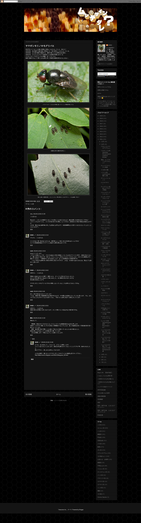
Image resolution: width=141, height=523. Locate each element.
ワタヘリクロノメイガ (105, 228)
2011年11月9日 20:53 (42, 305)
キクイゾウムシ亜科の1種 (105, 216)
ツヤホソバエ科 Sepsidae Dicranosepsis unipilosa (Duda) (106, 154)
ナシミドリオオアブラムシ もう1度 (105, 202)
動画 (99, 447)
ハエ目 (32, 204)
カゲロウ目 (101, 481)
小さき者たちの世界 (104, 393)
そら (31, 214)
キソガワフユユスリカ (105, 238)
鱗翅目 (100, 434)
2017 (101, 123)
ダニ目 (100, 450)
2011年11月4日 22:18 (42, 235)
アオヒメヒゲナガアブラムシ (105, 147)
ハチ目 (100, 425)
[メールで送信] (45, 201)
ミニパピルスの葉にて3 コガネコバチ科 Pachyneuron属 (106, 348)
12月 (103, 141)
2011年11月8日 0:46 (39, 291)
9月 (102, 357)
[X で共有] (48, 201)
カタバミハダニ (105, 225)
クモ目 (100, 443)
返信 (31, 229)
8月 (102, 359)
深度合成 (100, 440)
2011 (101, 139)
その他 (100, 494)
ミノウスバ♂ (105, 286)
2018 (101, 121)
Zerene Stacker (102, 497)
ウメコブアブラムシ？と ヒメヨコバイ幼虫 (106, 221)
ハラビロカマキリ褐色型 (105, 247)
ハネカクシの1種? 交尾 (105, 243)
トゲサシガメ (105, 279)
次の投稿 (29, 394)
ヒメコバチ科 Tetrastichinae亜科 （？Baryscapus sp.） (106, 324)
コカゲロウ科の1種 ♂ (106, 275)
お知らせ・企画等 (103, 459)
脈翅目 (100, 462)
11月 (102, 144)
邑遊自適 (100, 415)
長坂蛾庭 (100, 399)
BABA (32, 235)
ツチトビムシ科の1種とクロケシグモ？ (105, 233)
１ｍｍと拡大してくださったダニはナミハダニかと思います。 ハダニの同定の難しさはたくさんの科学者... (106, 103)
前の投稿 (88, 394)
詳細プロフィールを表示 (105, 64)
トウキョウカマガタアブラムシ (105, 270)
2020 (101, 116)
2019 (101, 118)
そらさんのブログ (37, 54)
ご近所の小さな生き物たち (106, 379)
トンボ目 (100, 487)
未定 (99, 402)
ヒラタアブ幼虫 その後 (106, 313)
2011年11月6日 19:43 (42, 270)
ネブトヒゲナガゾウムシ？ (105, 300)
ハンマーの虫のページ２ (105, 386)
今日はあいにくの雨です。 (105, 308)
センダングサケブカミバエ (105, 197)
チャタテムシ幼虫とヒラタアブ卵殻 (105, 188)
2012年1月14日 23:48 (47, 342)
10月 (103, 354)
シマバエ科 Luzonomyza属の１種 (105, 174)
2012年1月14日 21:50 (39, 318)
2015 (101, 129)
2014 (101, 131)
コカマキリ (104, 293)
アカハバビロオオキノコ (105, 251)
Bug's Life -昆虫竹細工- (105, 372)
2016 (101, 126)
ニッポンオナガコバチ (105, 255)
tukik (31, 251)
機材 (99, 491)
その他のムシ (102, 456)
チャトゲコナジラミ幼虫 (105, 166)
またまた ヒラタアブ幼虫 (105, 259)
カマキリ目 (101, 484)
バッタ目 (100, 475)
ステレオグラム (102, 453)
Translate (112, 76)
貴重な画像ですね (103, 90)
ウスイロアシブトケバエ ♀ (105, 193)
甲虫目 (100, 437)
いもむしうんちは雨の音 (105, 375)
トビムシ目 (101, 469)
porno (99, 93)
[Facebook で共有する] (50, 201)
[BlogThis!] (47, 201)
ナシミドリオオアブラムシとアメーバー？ (105, 211)
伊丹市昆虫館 (102, 390)
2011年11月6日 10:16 (39, 251)
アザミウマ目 (102, 478)
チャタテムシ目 (102, 472)
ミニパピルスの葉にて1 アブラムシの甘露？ (105, 340)
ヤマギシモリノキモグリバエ (105, 317)
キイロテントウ (105, 207)
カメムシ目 (101, 428)
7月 (102, 362)
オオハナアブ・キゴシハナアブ (105, 265)
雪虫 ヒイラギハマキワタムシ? (105, 161)
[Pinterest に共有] (52, 201)
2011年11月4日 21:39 (39, 214)
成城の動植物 (102, 396)
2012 (101, 136)
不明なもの (101, 465)
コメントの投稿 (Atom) (60, 400)
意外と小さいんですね (104, 87)
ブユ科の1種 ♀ (106, 170)
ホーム (58, 394)
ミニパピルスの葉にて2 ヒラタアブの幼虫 (105, 332)
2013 (101, 134)
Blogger (81, 509)
